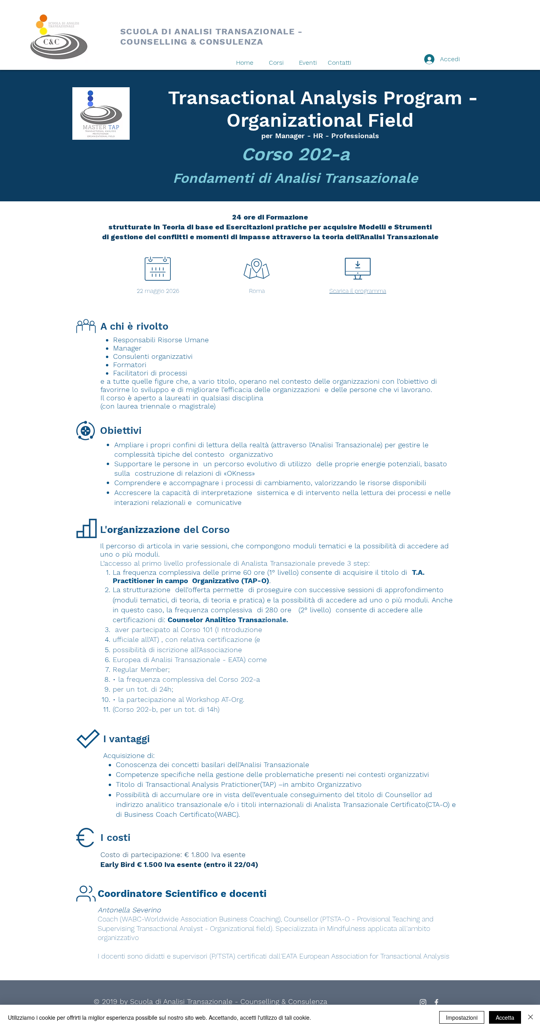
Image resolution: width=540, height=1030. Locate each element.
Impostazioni (462, 1017)
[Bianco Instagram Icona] (423, 1002)
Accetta (505, 1017)
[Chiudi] (530, 1017)
